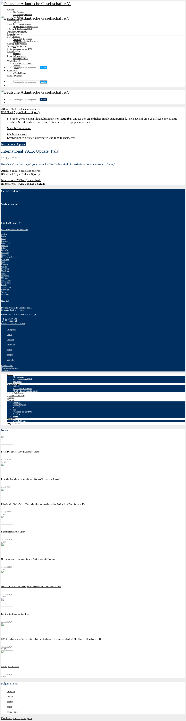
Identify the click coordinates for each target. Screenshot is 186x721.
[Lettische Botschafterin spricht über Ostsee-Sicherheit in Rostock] (7, 471)
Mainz (3, 273)
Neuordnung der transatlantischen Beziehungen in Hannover (29, 559)
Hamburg (5, 252)
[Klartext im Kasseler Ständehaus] (7, 606)
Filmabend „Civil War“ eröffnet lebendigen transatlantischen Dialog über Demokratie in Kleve (44, 504)
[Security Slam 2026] (7, 658)
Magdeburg (5, 271)
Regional (11, 49)
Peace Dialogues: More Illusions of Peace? (20, 451)
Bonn (3, 239)
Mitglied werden (14, 75)
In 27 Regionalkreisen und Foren (14, 230)
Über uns (11, 51)
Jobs (14, 61)
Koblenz (4, 264)
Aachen (4, 234)
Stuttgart (4, 292)
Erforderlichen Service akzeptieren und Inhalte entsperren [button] (41, 137)
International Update (13, 144)
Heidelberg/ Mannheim (10, 257)
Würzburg (5, 294)
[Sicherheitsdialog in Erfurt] (7, 524)
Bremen (4, 241)
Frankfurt (5, 250)
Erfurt (3, 248)
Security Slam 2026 (10, 666)
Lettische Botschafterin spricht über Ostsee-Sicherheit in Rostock (31, 479)
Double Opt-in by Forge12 (16, 718)
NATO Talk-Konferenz (22, 24)
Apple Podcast (22, 112)
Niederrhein (6, 280)
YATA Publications (20, 59)
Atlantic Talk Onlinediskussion (25, 27)
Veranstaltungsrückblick (22, 15)
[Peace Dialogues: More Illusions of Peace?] (7, 444)
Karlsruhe (5, 259)
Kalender (16, 22)
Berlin (3, 236)
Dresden (4, 246)
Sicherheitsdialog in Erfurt (13, 531)
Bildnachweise (7, 365)
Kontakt (16, 68)
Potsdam (4, 285)
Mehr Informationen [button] (19, 128)
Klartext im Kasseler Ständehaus (16, 614)
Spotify (35, 112)
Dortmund (5, 243)
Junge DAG (12, 56)
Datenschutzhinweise (9, 368)
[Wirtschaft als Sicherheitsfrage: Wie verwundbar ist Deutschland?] (7, 579)
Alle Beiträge (18, 12)
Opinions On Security (17, 46)
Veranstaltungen (14, 34)
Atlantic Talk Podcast (17, 43)
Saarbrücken (6, 287)
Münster (4, 278)
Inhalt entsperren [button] (17, 134)
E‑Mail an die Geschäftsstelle (13, 323)
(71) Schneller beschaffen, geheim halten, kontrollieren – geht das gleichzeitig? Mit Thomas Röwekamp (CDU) (52, 639)
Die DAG (17, 54)
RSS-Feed (7, 112)
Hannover (5, 255)
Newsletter (17, 31)
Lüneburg (5, 269)
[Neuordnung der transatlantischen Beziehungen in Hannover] (7, 551)
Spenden (16, 51)
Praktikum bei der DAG (23, 49)
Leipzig (4, 266)
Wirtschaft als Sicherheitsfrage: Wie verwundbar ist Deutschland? (31, 586)
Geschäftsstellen (19, 56)
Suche (43, 67)
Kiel (3, 262)
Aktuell (10, 9)
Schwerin (5, 290)
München (5, 276)
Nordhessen (6, 283)
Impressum (5, 370)
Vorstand (16, 59)
